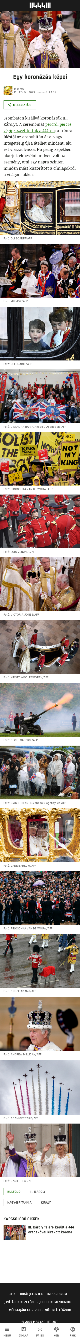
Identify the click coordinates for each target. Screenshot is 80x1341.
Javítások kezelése (20, 1302)
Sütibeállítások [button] (58, 1310)
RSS (38, 1310)
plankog (19, 88)
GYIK (12, 1294)
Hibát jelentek (31, 1294)
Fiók (73, 1335)
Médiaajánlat (19, 1310)
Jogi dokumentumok (55, 1302)
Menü (7, 1335)
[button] (14, 1191)
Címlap (23, 1335)
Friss (40, 1335)
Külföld (20, 92)
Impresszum (57, 1294)
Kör (56, 1335)
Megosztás (22, 105)
